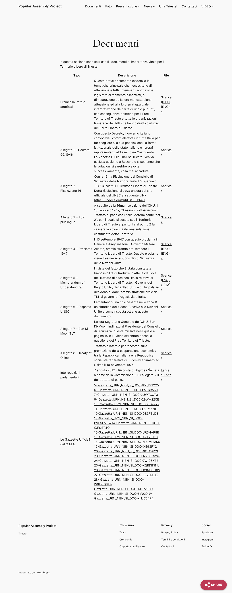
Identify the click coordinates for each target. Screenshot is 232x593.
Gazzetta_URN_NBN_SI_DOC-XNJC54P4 (124, 498)
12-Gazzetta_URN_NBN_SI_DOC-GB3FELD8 (126, 413)
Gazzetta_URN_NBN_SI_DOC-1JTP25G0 (123, 489)
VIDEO (206, 6)
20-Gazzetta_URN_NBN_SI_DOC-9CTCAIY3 (126, 451)
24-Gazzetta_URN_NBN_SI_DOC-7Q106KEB (126, 461)
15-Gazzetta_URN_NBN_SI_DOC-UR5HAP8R (126, 432)
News (148, 6)
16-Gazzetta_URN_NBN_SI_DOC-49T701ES (126, 437)
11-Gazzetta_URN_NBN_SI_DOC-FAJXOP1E (125, 409)
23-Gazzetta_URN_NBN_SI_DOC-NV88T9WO (127, 456)
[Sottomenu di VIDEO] (213, 6)
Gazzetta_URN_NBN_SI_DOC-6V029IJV (123, 493)
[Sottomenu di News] (154, 6)
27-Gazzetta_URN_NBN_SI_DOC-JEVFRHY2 (126, 475)
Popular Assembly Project (40, 6)
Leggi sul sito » (166, 374)
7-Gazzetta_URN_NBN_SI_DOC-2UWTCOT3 (126, 395)
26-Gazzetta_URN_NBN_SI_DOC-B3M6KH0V (127, 470)
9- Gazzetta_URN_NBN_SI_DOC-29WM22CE (126, 399)
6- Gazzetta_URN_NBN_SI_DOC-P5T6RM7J (126, 390)
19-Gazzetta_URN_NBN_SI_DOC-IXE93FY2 (125, 446)
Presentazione (126, 6)
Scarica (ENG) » (166, 280)
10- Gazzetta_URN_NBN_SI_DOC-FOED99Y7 (126, 404)
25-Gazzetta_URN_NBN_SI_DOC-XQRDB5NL (126, 465)
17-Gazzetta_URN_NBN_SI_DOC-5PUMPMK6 (127, 442)
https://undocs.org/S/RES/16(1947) (119, 200)
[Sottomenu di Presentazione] (139, 6)
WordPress (43, 572)
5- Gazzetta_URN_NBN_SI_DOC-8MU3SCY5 (126, 385)
